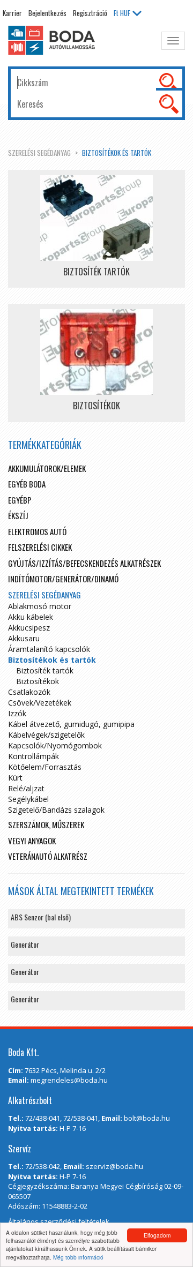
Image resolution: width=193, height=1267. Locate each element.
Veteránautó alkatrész (47, 856)
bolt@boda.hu (147, 1118)
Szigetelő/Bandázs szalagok (56, 810)
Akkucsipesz (29, 628)
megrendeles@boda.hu (69, 1080)
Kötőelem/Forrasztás (44, 767)
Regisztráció (90, 13)
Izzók (17, 713)
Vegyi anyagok (32, 840)
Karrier (12, 13)
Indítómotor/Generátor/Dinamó (63, 578)
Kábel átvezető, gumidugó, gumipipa (71, 724)
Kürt (15, 778)
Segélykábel (28, 799)
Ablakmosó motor (39, 606)
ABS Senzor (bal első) (41, 917)
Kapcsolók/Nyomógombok (55, 745)
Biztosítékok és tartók (116, 152)
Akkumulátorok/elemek (47, 468)
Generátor (25, 944)
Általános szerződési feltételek (58, 1221)
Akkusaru (24, 638)
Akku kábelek (30, 617)
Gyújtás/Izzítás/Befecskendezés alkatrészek (84, 563)
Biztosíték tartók (44, 670)
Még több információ (78, 1257)
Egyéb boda (27, 484)
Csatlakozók (29, 692)
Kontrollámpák (33, 756)
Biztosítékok (37, 681)
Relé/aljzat (26, 788)
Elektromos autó (37, 531)
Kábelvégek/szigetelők (46, 735)
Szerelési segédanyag (39, 152)
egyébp (20, 500)
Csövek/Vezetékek (39, 703)
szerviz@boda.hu (114, 1166)
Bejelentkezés (47, 13)
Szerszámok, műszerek (46, 824)
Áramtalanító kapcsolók (49, 649)
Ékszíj (18, 515)
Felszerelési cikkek (40, 547)
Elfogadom (157, 1235)
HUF (122, 13)
